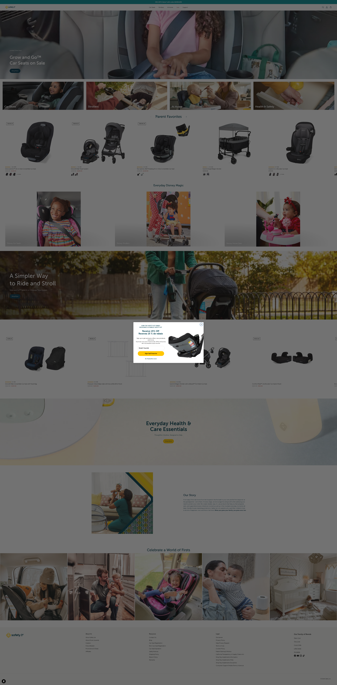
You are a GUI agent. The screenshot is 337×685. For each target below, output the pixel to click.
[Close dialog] (201, 324)
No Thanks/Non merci (151, 358)
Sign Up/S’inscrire (151, 353)
